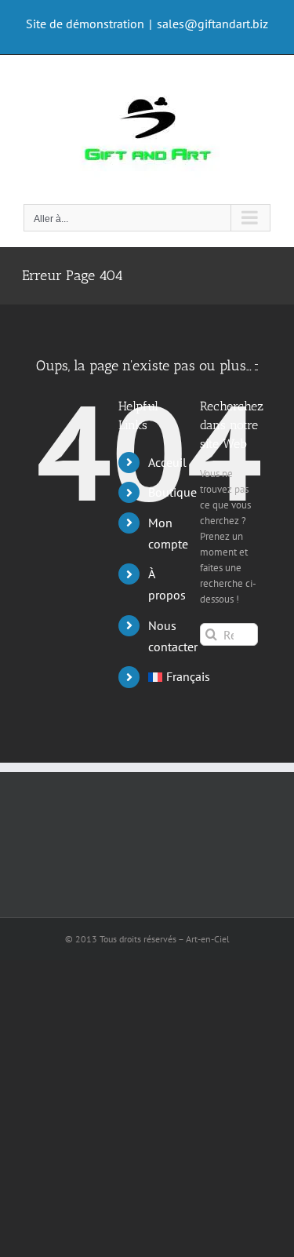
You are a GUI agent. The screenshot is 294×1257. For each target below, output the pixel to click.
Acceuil (167, 462)
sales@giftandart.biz (212, 23)
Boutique (172, 492)
